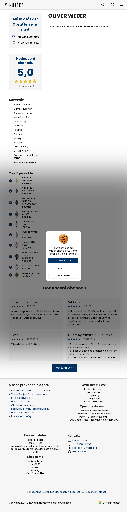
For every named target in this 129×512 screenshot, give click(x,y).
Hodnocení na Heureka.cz (40, 491)
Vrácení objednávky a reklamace (29, 394)
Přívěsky (18, 142)
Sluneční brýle (21, 117)
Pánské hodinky (22, 104)
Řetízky (17, 138)
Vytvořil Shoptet (111, 502)
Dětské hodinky (22, 150)
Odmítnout (63, 275)
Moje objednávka (20, 397)
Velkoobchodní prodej (94, 491)
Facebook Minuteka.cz (84, 447)
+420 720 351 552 (81, 444)
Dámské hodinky (23, 108)
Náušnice (19, 129)
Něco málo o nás (20, 401)
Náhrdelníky (20, 121)
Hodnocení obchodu (64, 288)
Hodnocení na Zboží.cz (67, 491)
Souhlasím (65, 260)
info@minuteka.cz (82, 440)
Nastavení (63, 268)
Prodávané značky (21, 416)
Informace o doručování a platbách (31, 390)
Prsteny (18, 134)
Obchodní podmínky (22, 405)
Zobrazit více (64, 368)
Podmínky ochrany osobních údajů (30, 408)
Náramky (18, 125)
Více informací (68, 253)
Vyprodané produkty (25, 162)
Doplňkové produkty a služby (26, 156)
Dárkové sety (21, 146)
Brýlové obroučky (23, 113)
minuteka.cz (79, 451)
